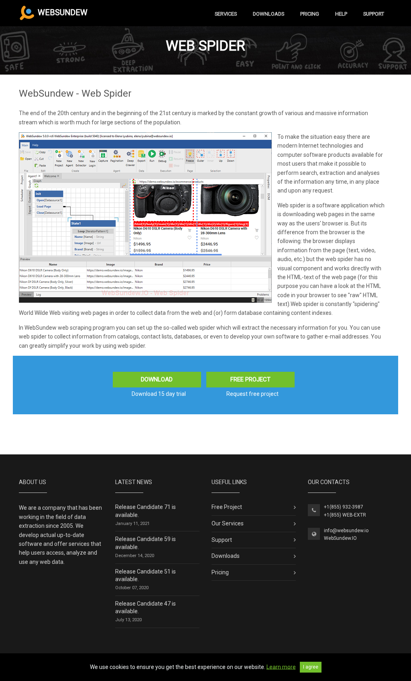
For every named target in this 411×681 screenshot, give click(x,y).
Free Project (227, 507)
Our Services (228, 523)
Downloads (268, 14)
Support (373, 14)
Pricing (309, 14)
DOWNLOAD (157, 379)
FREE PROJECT (250, 379)
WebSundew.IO (340, 538)
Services (226, 14)
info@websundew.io (346, 530)
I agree (310, 667)
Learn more (281, 666)
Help (341, 14)
